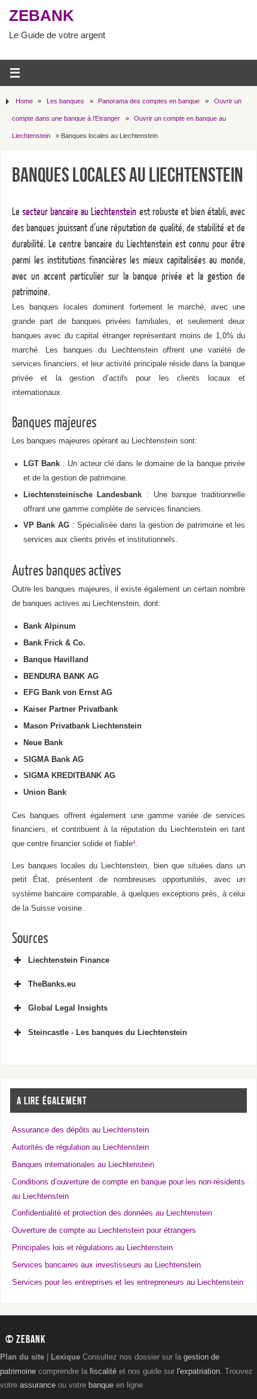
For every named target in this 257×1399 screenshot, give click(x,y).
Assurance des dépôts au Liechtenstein (80, 1130)
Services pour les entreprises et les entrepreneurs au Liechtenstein (127, 1282)
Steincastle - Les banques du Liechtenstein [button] (107, 1032)
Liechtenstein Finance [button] (68, 960)
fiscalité (103, 1371)
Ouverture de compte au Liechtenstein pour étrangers (104, 1230)
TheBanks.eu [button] (52, 983)
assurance (38, 1385)
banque (101, 1385)
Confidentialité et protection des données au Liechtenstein (112, 1213)
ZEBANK (41, 16)
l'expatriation (198, 1371)
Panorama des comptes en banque (149, 101)
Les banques (65, 101)
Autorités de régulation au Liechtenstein (80, 1147)
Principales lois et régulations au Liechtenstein (92, 1248)
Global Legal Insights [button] (68, 1007)
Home (24, 101)
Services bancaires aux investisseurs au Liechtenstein (106, 1265)
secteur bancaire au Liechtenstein (79, 212)
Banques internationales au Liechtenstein (83, 1165)
